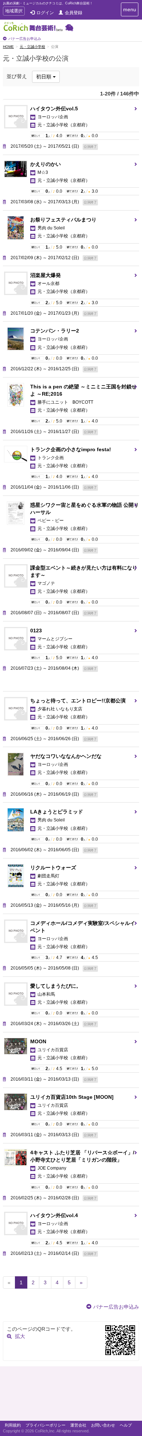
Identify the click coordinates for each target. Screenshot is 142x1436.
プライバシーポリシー (45, 1425)
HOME (8, 47)
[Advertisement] (71, 1395)
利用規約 (13, 1425)
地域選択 (14, 12)
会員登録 (73, 12)
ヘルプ (126, 1425)
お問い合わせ (103, 1425)
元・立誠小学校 (32, 47)
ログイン (45, 12)
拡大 (20, 1336)
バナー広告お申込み (24, 39)
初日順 (44, 76)
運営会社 (78, 1425)
